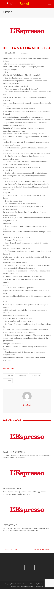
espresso (24, 53)
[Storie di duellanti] (27, 473)
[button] (49, 4)
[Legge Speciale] (27, 510)
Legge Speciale (10, 525)
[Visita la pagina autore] (27, 396)
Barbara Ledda (22, 586)
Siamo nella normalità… (14, 452)
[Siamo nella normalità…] (27, 437)
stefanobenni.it (26, 584)
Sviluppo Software (36, 586)
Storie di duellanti (12, 489)
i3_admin (27, 405)
